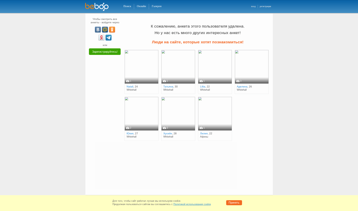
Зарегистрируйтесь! (104, 51)
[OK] (112, 30)
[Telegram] (109, 38)
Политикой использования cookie (192, 204)
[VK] (98, 30)
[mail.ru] (105, 30)
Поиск (127, 6)
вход (253, 6)
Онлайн (141, 6)
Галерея (156, 6)
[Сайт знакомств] (99, 7)
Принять (234, 202)
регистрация (265, 6)
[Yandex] (101, 38)
